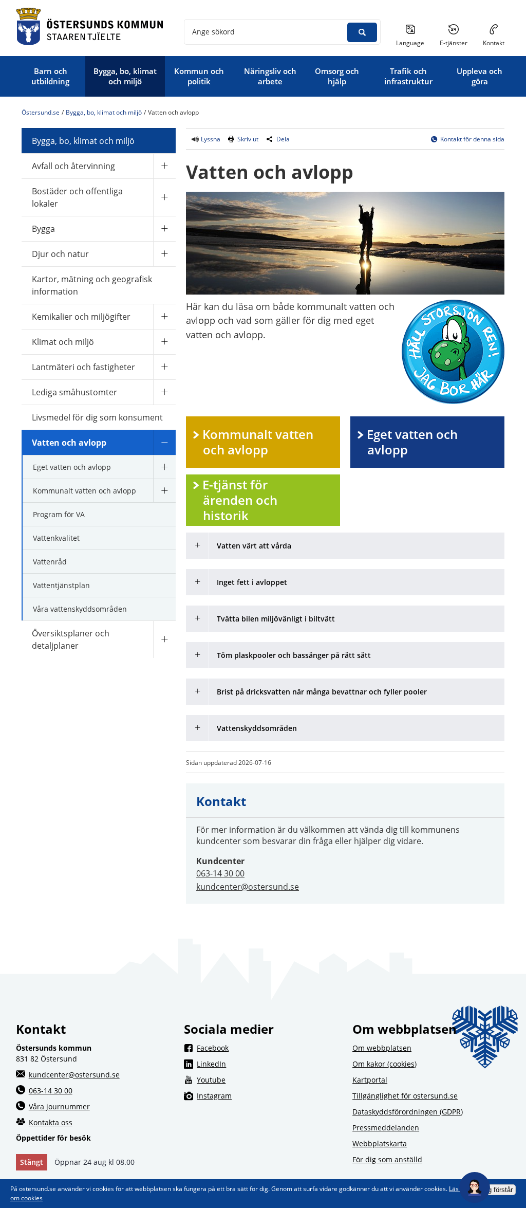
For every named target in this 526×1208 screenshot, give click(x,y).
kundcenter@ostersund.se (247, 886)
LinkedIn (269, 1063)
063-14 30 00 (220, 873)
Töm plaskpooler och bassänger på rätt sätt (294, 655)
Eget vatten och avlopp (72, 467)
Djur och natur (60, 254)
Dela (283, 139)
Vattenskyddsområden (257, 728)
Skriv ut (247, 139)
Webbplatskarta (379, 1143)
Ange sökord (213, 31)
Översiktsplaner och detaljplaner (70, 639)
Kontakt (493, 43)
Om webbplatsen (381, 1048)
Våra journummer (59, 1106)
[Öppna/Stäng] (164, 165)
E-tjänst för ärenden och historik (241, 500)
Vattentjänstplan (61, 585)
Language (410, 43)
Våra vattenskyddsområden (80, 609)
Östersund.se (41, 112)
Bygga (43, 228)
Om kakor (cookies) (384, 1064)
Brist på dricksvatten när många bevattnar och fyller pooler (322, 692)
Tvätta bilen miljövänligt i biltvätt (276, 619)
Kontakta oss (50, 1122)
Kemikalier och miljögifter (81, 316)
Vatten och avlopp (69, 442)
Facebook (269, 1047)
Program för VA (59, 514)
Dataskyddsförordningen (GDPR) (407, 1112)
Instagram (269, 1095)
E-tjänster (457, 42)
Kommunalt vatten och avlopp (84, 491)
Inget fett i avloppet (252, 582)
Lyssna (209, 139)
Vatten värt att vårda (254, 546)
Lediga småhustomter (74, 392)
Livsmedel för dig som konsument (97, 417)
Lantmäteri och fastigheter (83, 367)
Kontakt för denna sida (472, 139)
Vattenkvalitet (56, 538)
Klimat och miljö (63, 341)
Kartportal (369, 1080)
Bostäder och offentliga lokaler (77, 197)
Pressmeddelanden (385, 1127)
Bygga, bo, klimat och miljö (104, 112)
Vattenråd (50, 561)
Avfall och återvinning (73, 166)
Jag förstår (497, 1190)
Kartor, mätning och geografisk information (92, 285)
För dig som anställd (387, 1159)
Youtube (269, 1079)
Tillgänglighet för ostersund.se (405, 1096)
